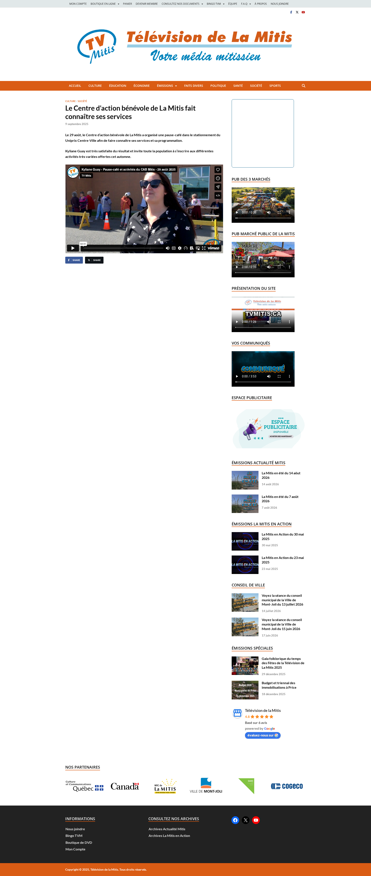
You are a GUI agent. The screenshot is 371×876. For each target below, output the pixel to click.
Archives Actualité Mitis (167, 829)
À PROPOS (261, 4)
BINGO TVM (214, 4)
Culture (95, 86)
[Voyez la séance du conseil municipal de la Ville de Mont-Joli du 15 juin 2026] (245, 620)
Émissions (165, 86)
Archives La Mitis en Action (169, 835)
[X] (297, 12)
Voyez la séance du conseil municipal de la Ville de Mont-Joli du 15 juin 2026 (282, 624)
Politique (218, 86)
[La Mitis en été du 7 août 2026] (245, 496)
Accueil (75, 86)
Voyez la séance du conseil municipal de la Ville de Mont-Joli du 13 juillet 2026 (282, 599)
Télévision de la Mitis (263, 710)
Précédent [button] (74, 786)
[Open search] (303, 86)
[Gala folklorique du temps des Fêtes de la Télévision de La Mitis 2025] (245, 658)
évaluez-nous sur (261, 735)
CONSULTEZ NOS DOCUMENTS (180, 4)
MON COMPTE (78, 4)
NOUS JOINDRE (280, 4)
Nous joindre (75, 829)
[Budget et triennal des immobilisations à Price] (245, 683)
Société (256, 86)
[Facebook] (291, 12)
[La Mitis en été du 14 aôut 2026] (245, 473)
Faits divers (193, 86)
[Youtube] (303, 12)
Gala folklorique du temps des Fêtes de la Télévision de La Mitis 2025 (283, 663)
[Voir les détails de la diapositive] (84, 786)
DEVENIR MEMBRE (147, 4)
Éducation (117, 86)
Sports (275, 86)
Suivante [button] (297, 786)
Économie (142, 86)
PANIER (127, 4)
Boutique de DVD (78, 842)
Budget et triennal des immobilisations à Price (279, 685)
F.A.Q (244, 4)
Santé (238, 86)
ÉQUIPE (232, 4)
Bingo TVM (73, 835)
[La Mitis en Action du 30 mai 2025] (245, 534)
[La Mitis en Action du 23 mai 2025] (245, 558)
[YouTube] (256, 820)
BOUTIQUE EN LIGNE (103, 4)
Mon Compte (75, 849)
